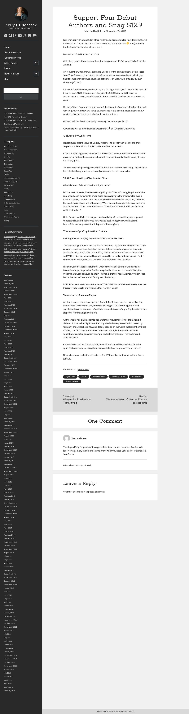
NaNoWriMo (9, 185)
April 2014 (8, 528)
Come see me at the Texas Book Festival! (20, 120)
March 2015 (8, 492)
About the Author (12, 52)
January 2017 (9, 464)
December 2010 (10, 655)
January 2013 (9, 570)
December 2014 (10, 503)
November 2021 (10, 400)
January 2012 (9, 613)
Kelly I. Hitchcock (21, 25)
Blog (6, 78)
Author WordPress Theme (107, 711)
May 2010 (8, 680)
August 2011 (9, 630)
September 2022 (10, 368)
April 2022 (8, 386)
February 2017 (9, 460)
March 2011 (8, 645)
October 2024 (9, 312)
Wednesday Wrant (11, 217)
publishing (8, 196)
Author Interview (10, 150)
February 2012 (9, 609)
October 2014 (9, 510)
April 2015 (8, 489)
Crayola (7, 157)
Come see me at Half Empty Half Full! (18, 113)
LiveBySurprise (10, 243)
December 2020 (10, 429)
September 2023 (10, 330)
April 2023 (8, 344)
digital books (8, 160)
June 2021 (8, 411)
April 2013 (8, 563)
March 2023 (8, 347)
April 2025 (8, 298)
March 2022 (8, 390)
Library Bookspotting (12, 178)
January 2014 (9, 538)
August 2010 (9, 669)
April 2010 (8, 683)
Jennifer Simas (99, 377)
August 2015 (9, 475)
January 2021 (9, 425)
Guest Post (8, 171)
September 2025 (10, 294)
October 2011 (9, 623)
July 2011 (7, 634)
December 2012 (10, 574)
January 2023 (9, 354)
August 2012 (9, 588)
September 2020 (10, 432)
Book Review (9, 153)
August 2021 (9, 407)
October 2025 (9, 291)
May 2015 (8, 485)
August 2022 (9, 372)
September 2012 (10, 584)
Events (7, 68)
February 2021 (9, 422)
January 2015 (9, 499)
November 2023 (10, 322)
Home (7, 47)
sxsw (6, 210)
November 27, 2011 (116, 30)
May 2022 (8, 383)
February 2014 (9, 535)
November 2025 (10, 287)
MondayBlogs (9, 255)
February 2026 (9, 284)
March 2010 (8, 687)
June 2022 (8, 379)
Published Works (12, 57)
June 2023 (8, 340)
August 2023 (9, 333)
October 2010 (9, 662)
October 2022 (9, 365)
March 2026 (8, 280)
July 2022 (7, 376)
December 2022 (10, 358)
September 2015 (10, 471)
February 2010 (9, 691)
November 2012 (10, 577)
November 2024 (10, 308)
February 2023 (9, 351)
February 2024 (9, 319)
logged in (80, 491)
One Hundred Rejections (13, 124)
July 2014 (7, 521)
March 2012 (8, 606)
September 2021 (10, 404)
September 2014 (10, 514)
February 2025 (9, 305)
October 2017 (9, 453)
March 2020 (8, 443)
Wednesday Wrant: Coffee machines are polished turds (126, 401)
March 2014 (8, 531)
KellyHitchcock (10, 249)
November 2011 (10, 620)
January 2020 (9, 446)
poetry (6, 189)
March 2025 (8, 301)
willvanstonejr (9, 236)
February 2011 (9, 648)
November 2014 (10, 506)
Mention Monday (10, 181)
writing (6, 220)
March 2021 (8, 418)
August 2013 (9, 552)
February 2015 (9, 496)
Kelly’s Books (10, 62)
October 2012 (9, 581)
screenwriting (9, 199)
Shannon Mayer (72, 381)
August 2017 (9, 457)
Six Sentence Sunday (12, 203)
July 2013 (7, 556)
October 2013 (9, 545)
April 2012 (8, 602)
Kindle (6, 174)
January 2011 (9, 652)
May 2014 (8, 524)
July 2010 (7, 673)
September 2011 (10, 627)
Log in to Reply (86, 465)
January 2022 (9, 393)
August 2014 (9, 517)
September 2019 (10, 450)
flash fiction (8, 164)
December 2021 (10, 397)
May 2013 (8, 560)
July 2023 (7, 337)
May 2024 (8, 315)
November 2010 (10, 659)
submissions (9, 206)
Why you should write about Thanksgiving (77, 401)
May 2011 (8, 637)
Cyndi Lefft (70, 377)
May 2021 (8, 414)
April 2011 (8, 641)
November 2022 (10, 361)
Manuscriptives (11, 73)
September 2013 (10, 549)
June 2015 (8, 482)
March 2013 (8, 567)
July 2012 (7, 591)
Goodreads (8, 167)
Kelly (99, 30)
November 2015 (10, 468)
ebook (83, 377)
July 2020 (7, 439)
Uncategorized (10, 213)
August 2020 (9, 436)
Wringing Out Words (124, 128)
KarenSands (8, 261)
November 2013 (10, 542)
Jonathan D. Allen (118, 377)
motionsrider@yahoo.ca (84, 78)
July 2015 (7, 478)
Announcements (10, 146)
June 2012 (8, 595)
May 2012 (8, 599)
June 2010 (8, 676)
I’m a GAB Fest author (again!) (15, 117)
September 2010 (10, 666)
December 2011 (10, 616)
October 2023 (9, 326)
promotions (8, 192)
